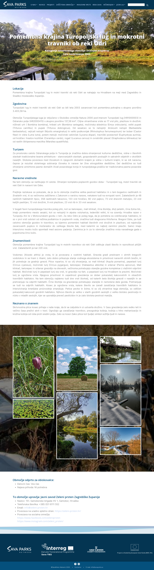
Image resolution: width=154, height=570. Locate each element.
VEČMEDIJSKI (108, 5)
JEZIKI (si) (120, 5)
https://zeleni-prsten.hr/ (68, 511)
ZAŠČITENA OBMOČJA (65, 5)
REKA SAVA (97, 5)
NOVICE (42, 5)
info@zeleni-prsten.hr (36, 507)
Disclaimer (78, 567)
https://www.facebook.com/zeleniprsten (38, 517)
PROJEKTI (50, 5)
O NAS (33, 5)
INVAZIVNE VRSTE (84, 5)
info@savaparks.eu (97, 567)
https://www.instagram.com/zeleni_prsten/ (40, 521)
